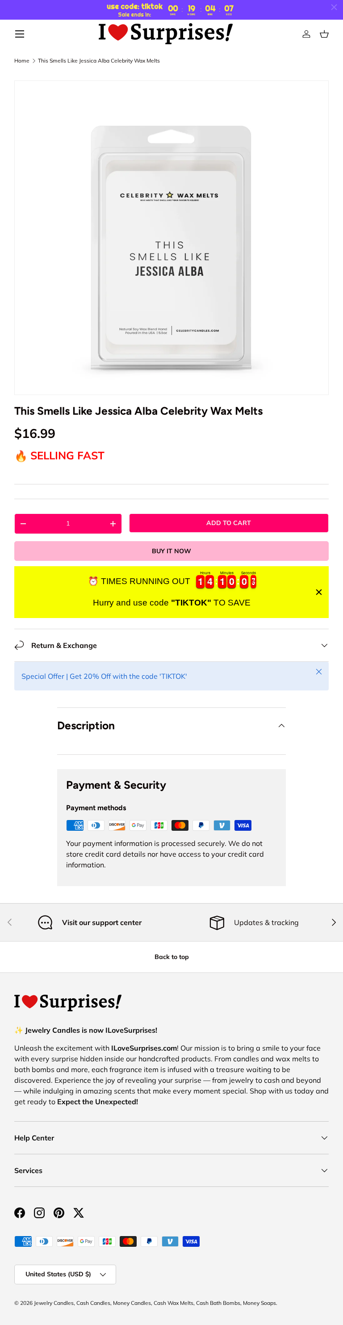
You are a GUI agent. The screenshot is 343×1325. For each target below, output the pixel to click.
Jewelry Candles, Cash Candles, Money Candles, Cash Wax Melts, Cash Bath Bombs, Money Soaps (155, 1303)
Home (21, 60)
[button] (324, 34)
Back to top (172, 957)
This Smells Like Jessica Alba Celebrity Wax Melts (99, 60)
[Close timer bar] (334, 7)
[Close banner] (319, 592)
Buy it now (171, 551)
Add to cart (228, 523)
